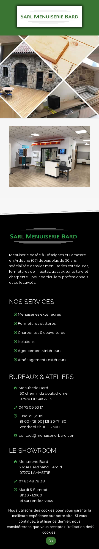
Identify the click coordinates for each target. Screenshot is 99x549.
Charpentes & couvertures (41, 332)
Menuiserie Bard (43, 393)
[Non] (92, 526)
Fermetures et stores (37, 323)
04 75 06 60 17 (30, 407)
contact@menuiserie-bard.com (47, 435)
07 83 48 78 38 (31, 481)
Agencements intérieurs (39, 350)
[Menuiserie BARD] (49, 18)
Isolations (26, 341)
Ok (50, 541)
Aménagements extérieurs (42, 359)
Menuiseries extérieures (39, 314)
